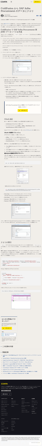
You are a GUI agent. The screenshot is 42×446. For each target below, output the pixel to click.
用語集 (2, 429)
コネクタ (23, 401)
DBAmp (12, 406)
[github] (8, 390)
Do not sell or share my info (35, 442)
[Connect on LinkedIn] (40, 15)
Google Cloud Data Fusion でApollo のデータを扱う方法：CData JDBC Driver (18, 360)
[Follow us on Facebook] (37, 15)
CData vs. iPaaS (24, 410)
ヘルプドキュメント (28, 130)
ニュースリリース (35, 402)
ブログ (2, 424)
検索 (31, 1)
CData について (34, 401)
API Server (3, 408)
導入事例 (2, 422)
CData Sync (13, 401)
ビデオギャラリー (4, 431)
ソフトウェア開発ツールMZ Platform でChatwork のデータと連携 (16, 373)
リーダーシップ (34, 408)
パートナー (23, 408)
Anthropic (13, 421)
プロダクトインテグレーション (26, 403)
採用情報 (33, 411)
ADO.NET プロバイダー (5, 404)
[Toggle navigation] (11, 2)
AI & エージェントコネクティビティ (26, 406)
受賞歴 (33, 406)
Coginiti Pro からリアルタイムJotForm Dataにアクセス (13, 369)
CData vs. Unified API (25, 411)
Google (12, 424)
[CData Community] (10, 390)
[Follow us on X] (38, 15)
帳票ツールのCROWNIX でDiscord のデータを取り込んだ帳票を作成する (17, 365)
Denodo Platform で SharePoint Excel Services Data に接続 (14, 358)
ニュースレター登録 (4, 428)
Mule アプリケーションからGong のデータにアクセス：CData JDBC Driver (17, 362)
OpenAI (12, 429)
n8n (12, 428)
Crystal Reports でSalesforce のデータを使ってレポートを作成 (15, 367)
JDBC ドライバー (7, 23)
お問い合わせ (37, 1)
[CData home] (5, 1)
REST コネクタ (3, 409)
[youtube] (6, 390)
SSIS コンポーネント (14, 404)
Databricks (13, 422)
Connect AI (13, 402)
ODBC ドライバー (4, 401)
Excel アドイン (3, 411)
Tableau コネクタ (4, 415)
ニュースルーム (34, 404)
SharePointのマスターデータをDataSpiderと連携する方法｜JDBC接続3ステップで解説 (20, 371)
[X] (4, 390)
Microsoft (13, 426)
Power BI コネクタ (4, 413)
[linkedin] (2, 390)
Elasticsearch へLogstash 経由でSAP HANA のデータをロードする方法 (17, 364)
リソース (2, 426)
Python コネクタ (4, 406)
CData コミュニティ (4, 421)
